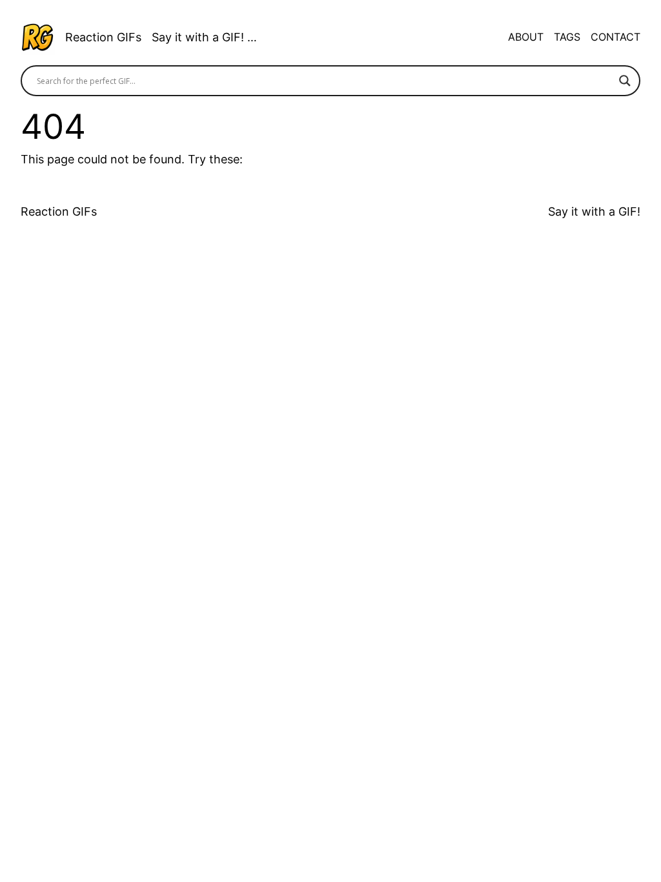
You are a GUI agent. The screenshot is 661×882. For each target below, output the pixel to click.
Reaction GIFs (103, 37)
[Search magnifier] (625, 81)
